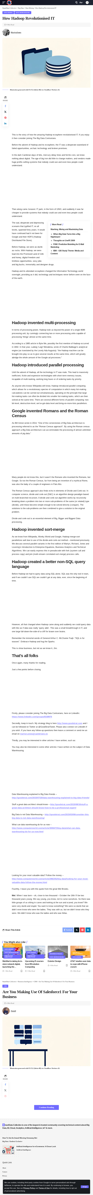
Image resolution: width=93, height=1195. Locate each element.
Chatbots (12, 1141)
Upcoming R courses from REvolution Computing (34, 964)
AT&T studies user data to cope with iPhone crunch (80, 964)
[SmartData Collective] (9, 2)
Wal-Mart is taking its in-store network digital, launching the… (12, 964)
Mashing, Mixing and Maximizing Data (67, 229)
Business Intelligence (10, 945)
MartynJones (16, 32)
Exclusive (19, 1141)
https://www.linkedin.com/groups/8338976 (32, 717)
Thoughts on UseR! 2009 (64, 240)
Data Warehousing (23, 12)
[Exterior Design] (58, 952)
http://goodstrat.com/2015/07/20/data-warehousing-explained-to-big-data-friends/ (50, 798)
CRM (5, 986)
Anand (13, 1011)
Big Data (5, 1141)
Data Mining (8, 12)
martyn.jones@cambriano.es (34, 734)
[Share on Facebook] (5, 106)
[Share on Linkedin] (5, 123)
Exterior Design (54, 961)
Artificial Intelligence (23, 1150)
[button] (85, 1186)
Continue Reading (46, 1107)
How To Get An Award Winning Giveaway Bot (19, 1138)
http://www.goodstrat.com (69, 723)
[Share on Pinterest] (5, 118)
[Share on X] (5, 112)
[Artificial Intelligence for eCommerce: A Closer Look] (8, 1149)
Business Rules (56, 953)
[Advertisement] (51, 112)
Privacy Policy (29, 1188)
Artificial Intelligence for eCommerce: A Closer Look (36, 1146)
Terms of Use (44, 1188)
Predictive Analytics (9, 956)
